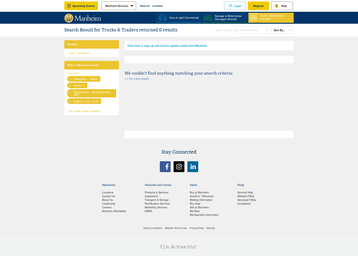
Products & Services (156, 192)
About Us (145, 5)
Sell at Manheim (199, 207)
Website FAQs (245, 196)
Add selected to (248, 30)
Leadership (108, 203)
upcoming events (83, 6)
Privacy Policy (197, 227)
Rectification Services (157, 203)
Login (237, 6)
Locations (157, 5)
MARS (148, 211)
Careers (107, 207)
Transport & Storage (157, 200)
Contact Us (108, 196)
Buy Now (195, 203)
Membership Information (204, 215)
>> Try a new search (137, 78)
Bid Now (195, 211)
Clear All (232, 30)
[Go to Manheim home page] (82, 17)
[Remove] (70, 79)
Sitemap (210, 227)
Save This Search (79, 53)
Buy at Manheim (199, 192)
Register (258, 6)
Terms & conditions (152, 227)
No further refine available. (84, 111)
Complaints (244, 203)
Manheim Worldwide (114, 211)
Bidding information (201, 200)
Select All (220, 30)
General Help (245, 192)
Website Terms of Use (176, 227)
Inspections (151, 196)
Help (284, 6)
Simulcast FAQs (246, 200)
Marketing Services (156, 207)
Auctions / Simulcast (201, 196)
